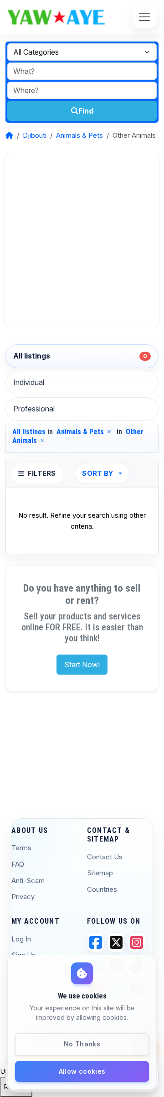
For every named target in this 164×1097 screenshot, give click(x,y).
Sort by (97, 473)
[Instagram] (136, 942)
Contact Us (105, 857)
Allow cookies (82, 1071)
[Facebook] (95, 942)
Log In (21, 939)
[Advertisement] (82, 240)
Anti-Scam (28, 880)
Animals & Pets (79, 135)
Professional (34, 408)
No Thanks (82, 1044)
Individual (28, 382)
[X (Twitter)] (116, 942)
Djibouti (34, 135)
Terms (21, 847)
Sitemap (100, 872)
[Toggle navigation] (145, 16)
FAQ (17, 864)
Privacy (23, 896)
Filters (42, 473)
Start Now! (82, 664)
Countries (102, 889)
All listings (80, 355)
